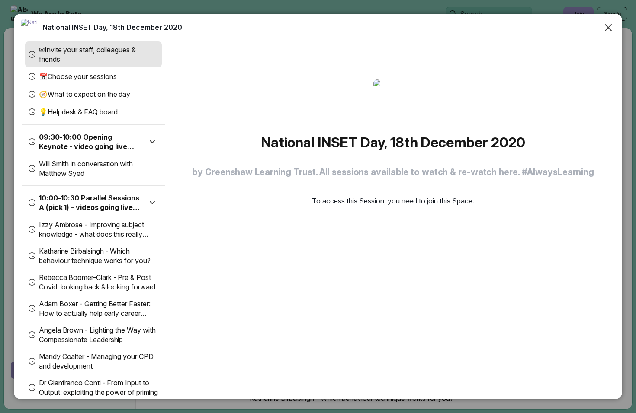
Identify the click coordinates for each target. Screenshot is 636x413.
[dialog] (318, 206)
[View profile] (29, 27)
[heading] (112, 27)
